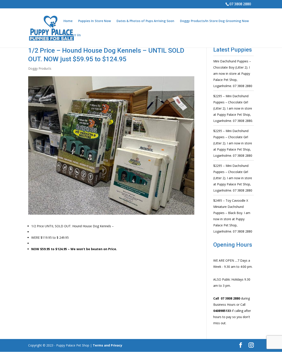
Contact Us (72, 35)
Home (67, 21)
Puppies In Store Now (94, 21)
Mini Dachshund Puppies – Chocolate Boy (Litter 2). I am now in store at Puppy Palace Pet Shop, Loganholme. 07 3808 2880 (232, 73)
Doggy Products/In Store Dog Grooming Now (214, 21)
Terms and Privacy (107, 345)
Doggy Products (39, 68)
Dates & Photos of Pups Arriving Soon (145, 21)
